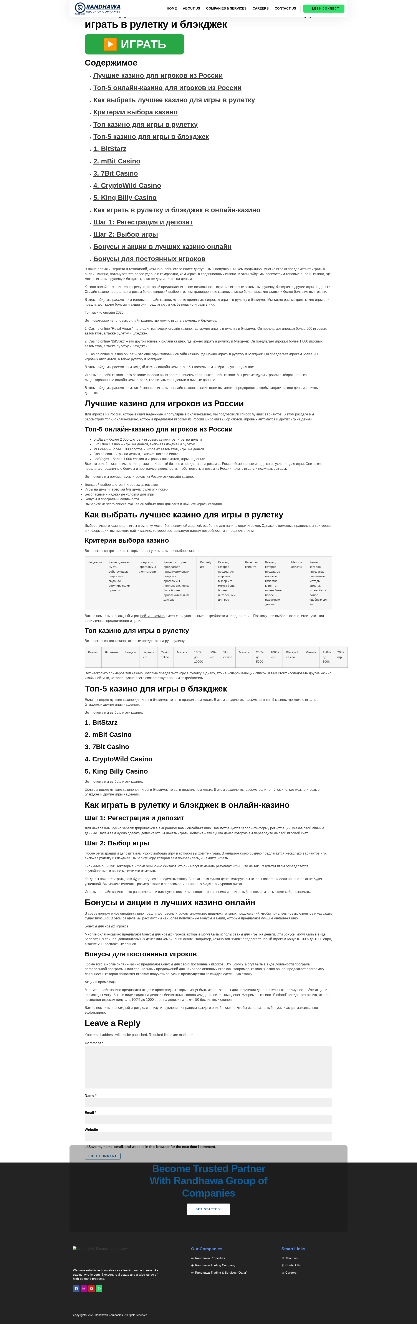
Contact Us (285, 8)
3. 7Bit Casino (115, 173)
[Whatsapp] (99, 1288)
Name (90, 1095)
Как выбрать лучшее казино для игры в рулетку (174, 100)
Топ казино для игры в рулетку (145, 124)
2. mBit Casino (116, 161)
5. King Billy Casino (125, 197)
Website (91, 1129)
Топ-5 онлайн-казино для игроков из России (167, 88)
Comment (94, 1043)
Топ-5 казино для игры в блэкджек (151, 136)
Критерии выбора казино (135, 112)
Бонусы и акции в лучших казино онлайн (162, 246)
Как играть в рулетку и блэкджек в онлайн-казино (176, 210)
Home (172, 8)
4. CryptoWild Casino (127, 185)
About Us (191, 8)
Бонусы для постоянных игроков (149, 259)
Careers (261, 8)
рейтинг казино (152, 616)
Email (90, 1113)
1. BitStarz (109, 149)
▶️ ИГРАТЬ (134, 44)
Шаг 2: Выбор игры (125, 234)
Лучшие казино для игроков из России (158, 75)
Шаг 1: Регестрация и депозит (143, 222)
